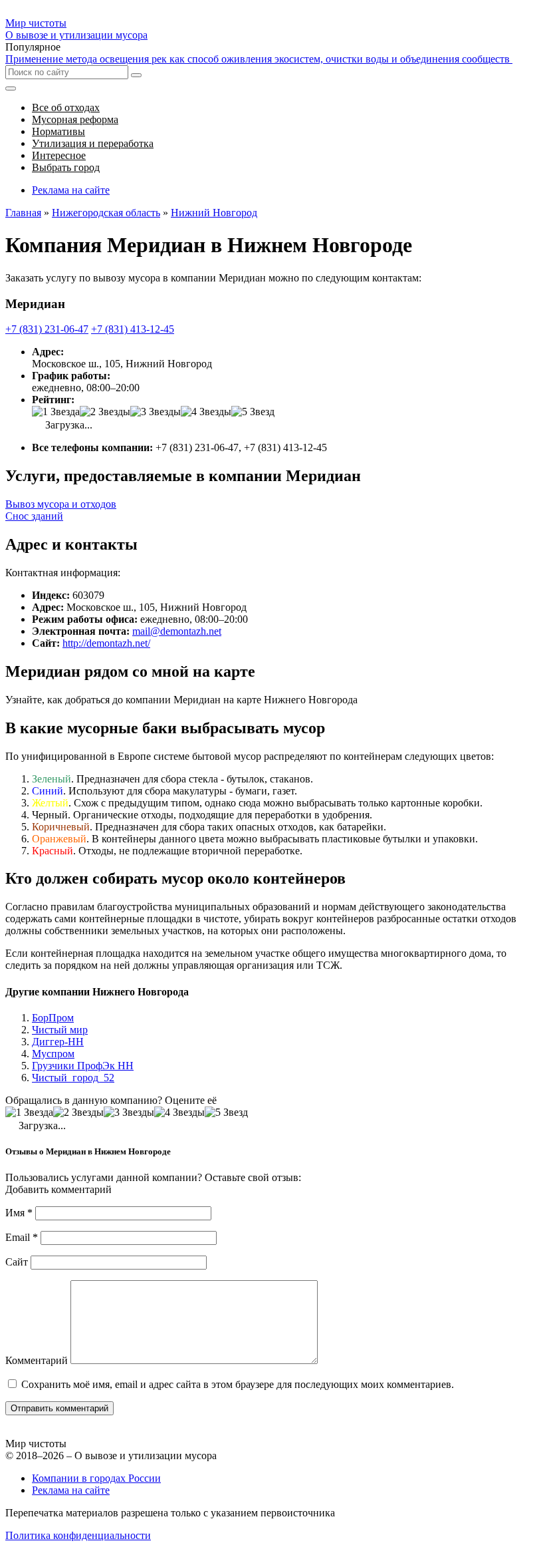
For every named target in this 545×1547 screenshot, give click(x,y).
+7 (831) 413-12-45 (132, 329)
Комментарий (36, 1360)
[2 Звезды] (105, 412)
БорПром (53, 1017)
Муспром (53, 1053)
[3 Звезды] (155, 412)
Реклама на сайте (71, 190)
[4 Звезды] (206, 412)
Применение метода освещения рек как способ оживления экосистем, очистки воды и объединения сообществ (258, 59)
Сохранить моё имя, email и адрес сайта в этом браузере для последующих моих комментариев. (237, 1384)
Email (21, 1237)
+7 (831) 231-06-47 (46, 329)
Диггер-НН (58, 1041)
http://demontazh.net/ (106, 643)
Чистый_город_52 (73, 1077)
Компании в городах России (96, 1478)
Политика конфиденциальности (78, 1535)
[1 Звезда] (56, 412)
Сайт (16, 1262)
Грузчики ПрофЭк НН (83, 1065)
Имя (19, 1212)
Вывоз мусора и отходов (60, 504)
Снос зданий (34, 516)
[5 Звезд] (252, 412)
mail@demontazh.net (176, 631)
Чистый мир (60, 1029)
